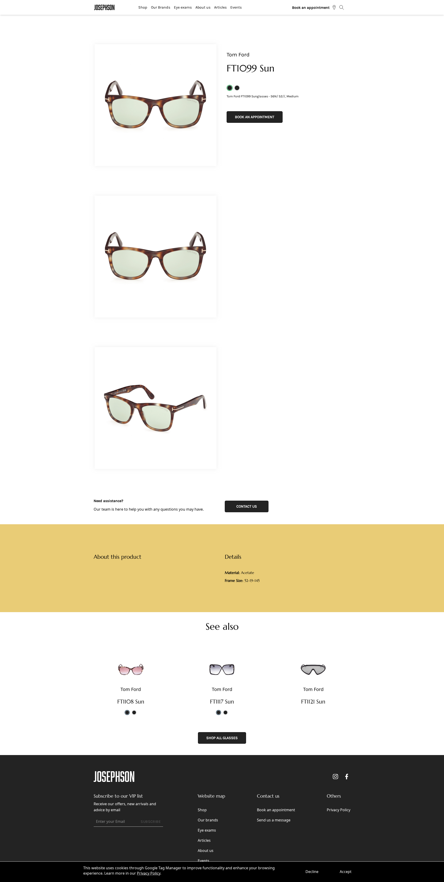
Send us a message (273, 820)
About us (202, 7)
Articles (220, 7)
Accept (346, 871)
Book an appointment (311, 7)
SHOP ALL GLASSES (222, 738)
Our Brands (160, 7)
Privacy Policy (148, 873)
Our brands (208, 820)
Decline (311, 871)
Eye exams (183, 7)
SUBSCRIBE (151, 821)
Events (236, 7)
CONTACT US (246, 506)
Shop (142, 7)
